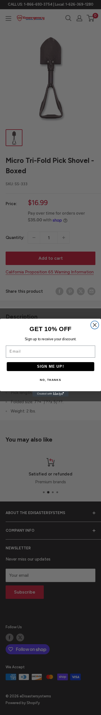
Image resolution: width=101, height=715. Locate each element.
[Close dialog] (95, 325)
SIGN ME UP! (50, 366)
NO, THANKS (50, 379)
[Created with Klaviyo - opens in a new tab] (50, 394)
